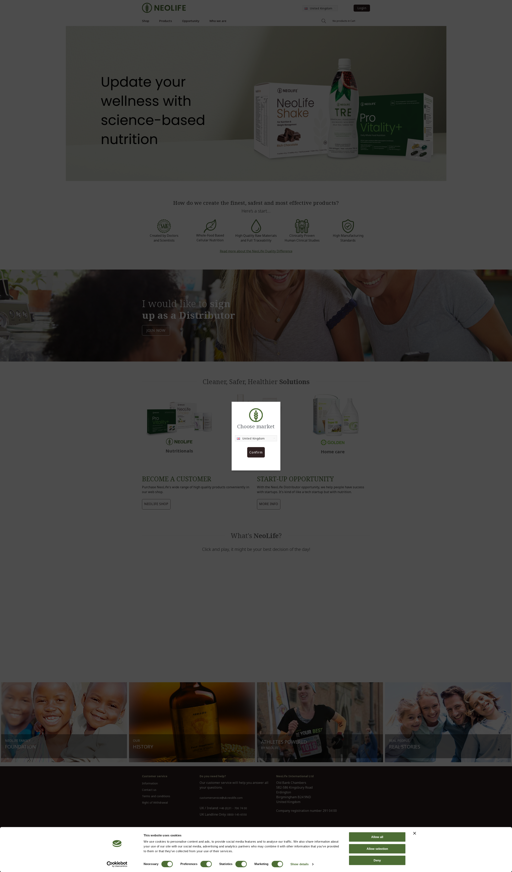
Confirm (255, 452)
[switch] (206, 864)
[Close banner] (414, 833)
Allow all (377, 837)
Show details (299, 864)
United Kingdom (253, 438)
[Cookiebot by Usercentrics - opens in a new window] (117, 864)
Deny (377, 860)
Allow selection (377, 848)
